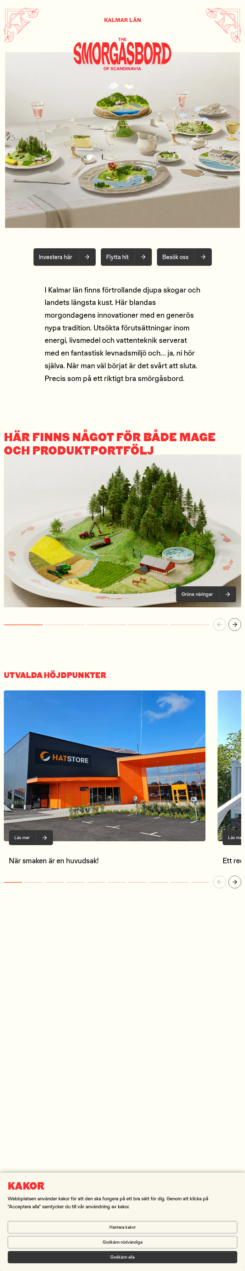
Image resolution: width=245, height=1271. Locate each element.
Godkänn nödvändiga (123, 1242)
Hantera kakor (122, 1227)
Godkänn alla (122, 1257)
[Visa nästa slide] (234, 624)
